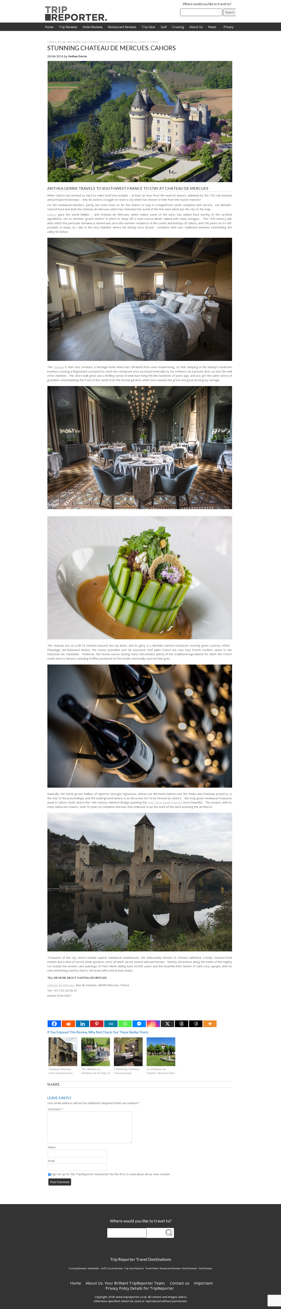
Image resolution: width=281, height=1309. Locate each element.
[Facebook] (54, 1023)
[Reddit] (68, 1023)
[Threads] (181, 1023)
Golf (164, 27)
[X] (167, 1023)
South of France (148, 42)
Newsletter (130, 42)
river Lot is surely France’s (165, 802)
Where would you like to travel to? (207, 4)
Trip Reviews (68, 27)
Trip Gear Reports (134, 1268)
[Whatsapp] (125, 1023)
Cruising (178, 27)
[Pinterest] (96, 1023)
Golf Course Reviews (112, 1268)
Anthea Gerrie (77, 56)
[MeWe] (111, 1023)
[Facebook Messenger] (139, 1023)
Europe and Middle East (72, 42)
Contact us (179, 1283)
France (92, 42)
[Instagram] (153, 1023)
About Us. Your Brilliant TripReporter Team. (125, 1283)
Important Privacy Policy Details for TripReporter (159, 1286)
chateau (59, 367)
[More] (210, 1023)
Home (49, 27)
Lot (119, 42)
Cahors (51, 42)
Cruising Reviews (77, 1268)
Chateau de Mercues (60, 985)
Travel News (151, 1268)
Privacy (228, 27)
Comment (55, 1109)
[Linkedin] (82, 1023)
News (212, 27)
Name (52, 1147)
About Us (196, 27)
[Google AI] (195, 1023)
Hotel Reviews (93, 27)
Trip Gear (148, 27)
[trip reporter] (77, 20)
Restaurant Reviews (122, 27)
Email (51, 1161)
